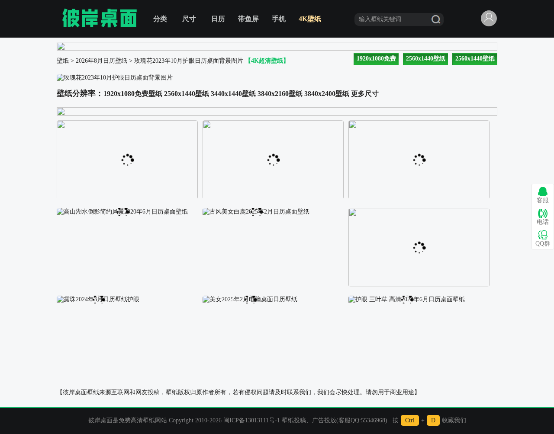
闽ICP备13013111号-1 (251, 420)
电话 (543, 222)
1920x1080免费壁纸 (132, 93)
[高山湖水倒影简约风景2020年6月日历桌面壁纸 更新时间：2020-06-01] (122, 211)
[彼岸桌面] (99, 19)
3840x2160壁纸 (280, 93)
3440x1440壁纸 (233, 93)
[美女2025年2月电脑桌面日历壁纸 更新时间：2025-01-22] (250, 299)
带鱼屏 (248, 18)
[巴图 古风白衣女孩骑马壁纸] (419, 123)
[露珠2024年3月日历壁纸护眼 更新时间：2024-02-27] (98, 299)
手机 (279, 18)
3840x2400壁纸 (326, 93)
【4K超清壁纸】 (267, 60)
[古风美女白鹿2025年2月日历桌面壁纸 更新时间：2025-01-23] (256, 211)
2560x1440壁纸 (425, 58)
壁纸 (63, 60)
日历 (218, 18)
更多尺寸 (365, 93)
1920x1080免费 (376, 58)
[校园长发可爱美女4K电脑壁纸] (273, 123)
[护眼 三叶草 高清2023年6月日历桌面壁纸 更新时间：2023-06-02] (406, 299)
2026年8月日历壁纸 (101, 60)
